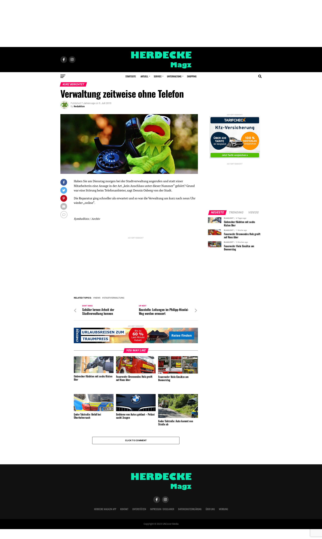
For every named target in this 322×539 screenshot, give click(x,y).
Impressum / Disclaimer (162, 509)
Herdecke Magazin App (105, 509)
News (97, 298)
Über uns (210, 509)
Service (158, 76)
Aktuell (144, 76)
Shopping (192, 76)
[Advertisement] (161, 23)
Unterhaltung (174, 76)
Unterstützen (139, 509)
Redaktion (79, 106)
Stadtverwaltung (113, 298)
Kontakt (124, 509)
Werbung (223, 509)
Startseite (130, 76)
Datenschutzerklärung (190, 509)
